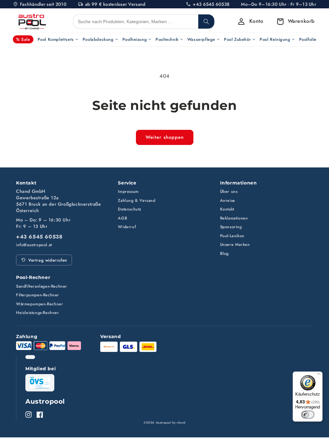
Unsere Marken (235, 244)
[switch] (307, 414)
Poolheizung (134, 39)
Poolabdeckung (98, 39)
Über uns (229, 191)
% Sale (23, 39)
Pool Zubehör (237, 39)
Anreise (227, 200)
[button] (294, 21)
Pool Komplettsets (56, 39)
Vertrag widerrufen (47, 260)
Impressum (128, 191)
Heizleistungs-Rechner (37, 313)
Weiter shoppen (165, 137)
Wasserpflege (201, 39)
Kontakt (227, 209)
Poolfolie (307, 39)
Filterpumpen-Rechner (37, 295)
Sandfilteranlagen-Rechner (41, 286)
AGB (122, 218)
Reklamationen (234, 218)
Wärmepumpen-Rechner (39, 304)
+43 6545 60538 (39, 236)
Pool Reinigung (275, 39)
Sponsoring (231, 227)
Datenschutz (129, 209)
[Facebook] (40, 414)
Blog (224, 253)
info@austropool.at (34, 245)
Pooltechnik (167, 39)
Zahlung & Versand (136, 200)
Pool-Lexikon (232, 236)
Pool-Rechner (33, 277)
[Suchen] (206, 21)
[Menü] (319, 375)
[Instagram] (28, 414)
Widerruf (127, 227)
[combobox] (135, 21)
